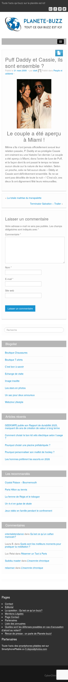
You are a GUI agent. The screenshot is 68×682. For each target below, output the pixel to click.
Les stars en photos (15, 388)
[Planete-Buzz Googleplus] (50, 9)
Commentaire (13, 234)
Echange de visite (14, 373)
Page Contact (12, 617)
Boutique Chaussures (16, 352)
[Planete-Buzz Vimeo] (60, 9)
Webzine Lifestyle (14, 402)
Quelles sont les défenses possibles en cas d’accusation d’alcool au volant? (33, 628)
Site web (9, 290)
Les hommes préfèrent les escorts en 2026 (27, 459)
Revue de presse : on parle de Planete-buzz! (28, 633)
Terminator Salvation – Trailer (45, 203)
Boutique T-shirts (14, 359)
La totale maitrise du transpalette (24, 197)
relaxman (10, 567)
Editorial (9, 607)
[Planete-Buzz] (34, 24)
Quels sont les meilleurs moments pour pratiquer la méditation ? (33, 545)
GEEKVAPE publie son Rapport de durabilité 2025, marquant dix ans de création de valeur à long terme (32, 427)
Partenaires (11, 620)
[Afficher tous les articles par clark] (39, 70)
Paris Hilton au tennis (16, 489)
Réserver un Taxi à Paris (34, 553)
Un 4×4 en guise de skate (18, 503)
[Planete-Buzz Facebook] (55, 9)
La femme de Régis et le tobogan (22, 496)
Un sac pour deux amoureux (20, 395)
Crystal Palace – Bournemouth (21, 482)
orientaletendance (14, 534)
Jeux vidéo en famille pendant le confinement (28, 510)
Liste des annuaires (15, 623)
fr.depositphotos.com (36, 649)
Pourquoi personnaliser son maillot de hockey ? (29, 452)
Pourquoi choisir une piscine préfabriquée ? (27, 445)
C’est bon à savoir (14, 366)
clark (35, 70)
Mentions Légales (14, 613)
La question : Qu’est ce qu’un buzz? (23, 610)
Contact (9, 603)
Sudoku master (13, 560)
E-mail (9, 279)
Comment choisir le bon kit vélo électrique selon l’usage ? (34, 436)
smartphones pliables (30, 645)
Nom (8, 267)
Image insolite (12, 380)
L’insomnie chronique (38, 560)
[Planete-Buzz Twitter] (64, 9)
